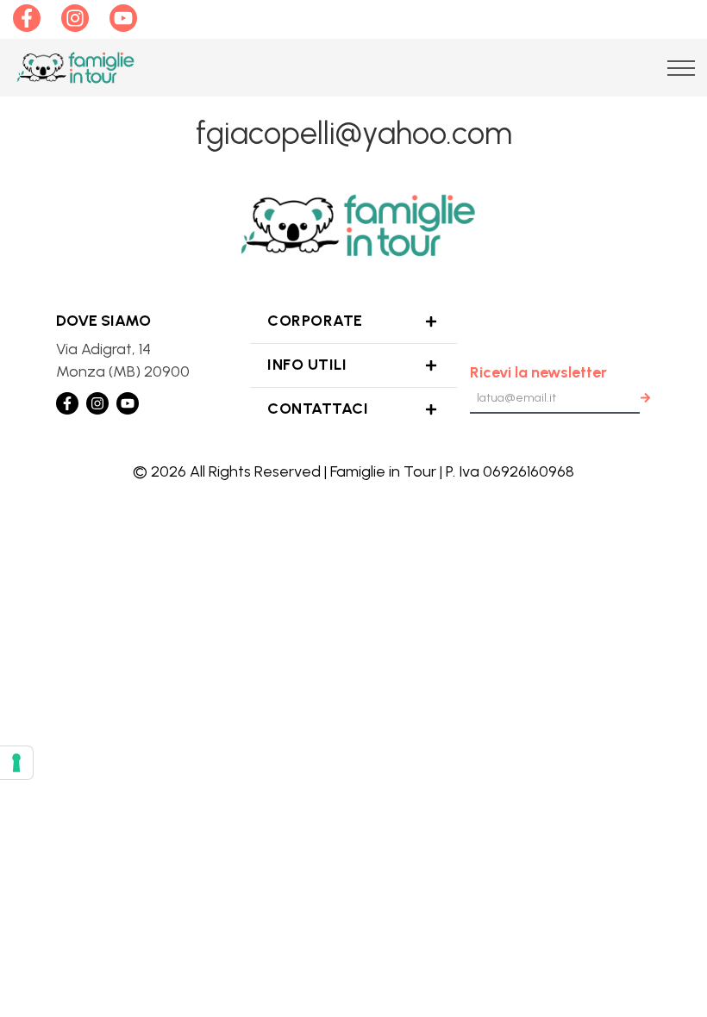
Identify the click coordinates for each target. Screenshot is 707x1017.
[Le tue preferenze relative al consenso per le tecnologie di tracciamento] (16, 762)
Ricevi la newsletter (538, 372)
